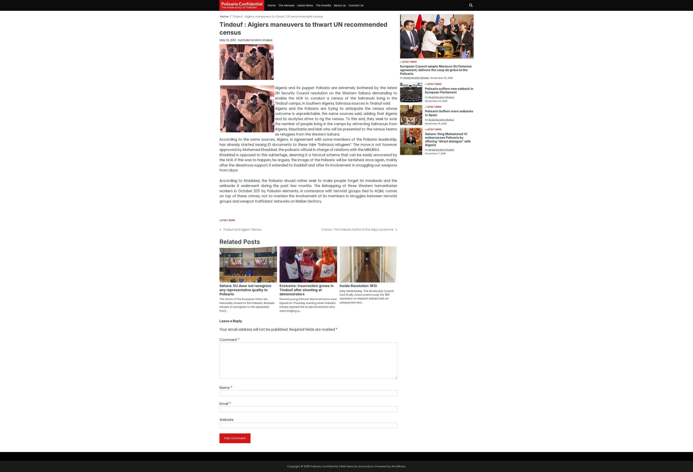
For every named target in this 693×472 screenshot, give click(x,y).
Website (226, 419)
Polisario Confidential (241, 3)
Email (225, 403)
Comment (229, 339)
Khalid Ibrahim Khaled (256, 40)
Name (225, 387)
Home (272, 5)
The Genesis (286, 5)
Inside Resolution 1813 (358, 286)
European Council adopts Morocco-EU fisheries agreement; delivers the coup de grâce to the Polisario (436, 70)
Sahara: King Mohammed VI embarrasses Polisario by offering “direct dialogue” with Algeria (448, 139)
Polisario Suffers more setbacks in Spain (449, 113)
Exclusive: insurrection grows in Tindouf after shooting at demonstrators (307, 290)
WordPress (398, 466)
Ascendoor (366, 466)
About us (340, 5)
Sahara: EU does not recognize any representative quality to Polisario (245, 290)
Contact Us (356, 5)
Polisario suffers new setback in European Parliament (449, 90)
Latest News (305, 5)
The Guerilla (323, 5)
